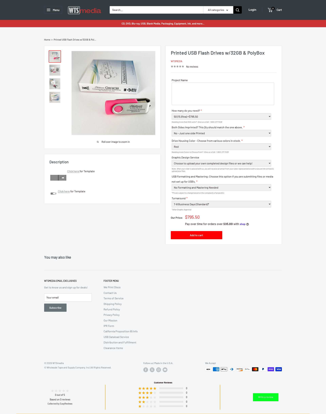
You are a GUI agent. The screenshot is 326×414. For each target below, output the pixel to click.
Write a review (265, 397)
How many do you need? (186, 110)
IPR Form (109, 325)
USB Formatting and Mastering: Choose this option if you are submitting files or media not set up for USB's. (222, 179)
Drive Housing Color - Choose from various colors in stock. (206, 140)
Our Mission (110, 320)
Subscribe (55, 307)
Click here (73, 171)
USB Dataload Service (116, 336)
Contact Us (110, 292)
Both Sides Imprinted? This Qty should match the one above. (207, 127)
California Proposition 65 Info (121, 331)
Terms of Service (114, 298)
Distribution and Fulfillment (120, 342)
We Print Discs (112, 287)
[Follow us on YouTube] (165, 369)
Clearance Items (113, 348)
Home (47, 39)
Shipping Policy (113, 303)
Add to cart (196, 235)
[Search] (237, 10)
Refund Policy (112, 309)
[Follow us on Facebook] (145, 369)
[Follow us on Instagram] (158, 369)
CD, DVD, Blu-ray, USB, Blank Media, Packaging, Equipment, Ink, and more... (163, 23)
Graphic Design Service (185, 157)
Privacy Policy (112, 314)
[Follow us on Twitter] (152, 369)
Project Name (180, 80)
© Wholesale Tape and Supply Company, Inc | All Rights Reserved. (77, 367)
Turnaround (179, 198)
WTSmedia (176, 61)
